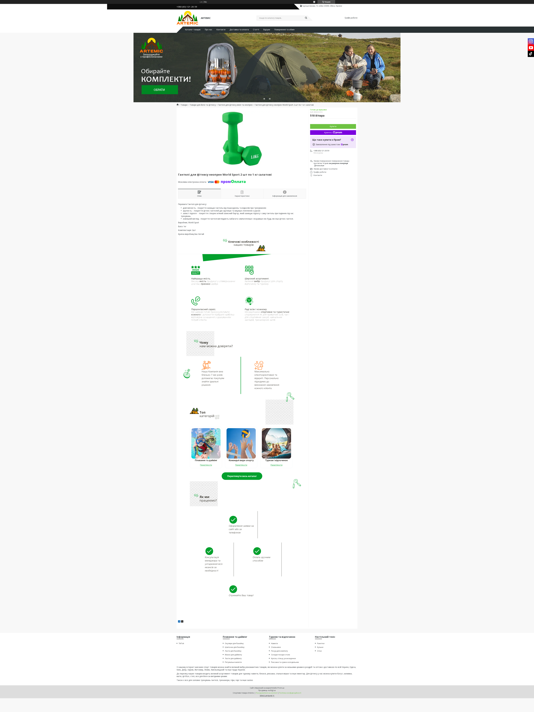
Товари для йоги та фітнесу (203, 105)
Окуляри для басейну (234, 643)
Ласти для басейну (233, 651)
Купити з (328, 132)
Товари (184, 105)
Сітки (319, 651)
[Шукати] (306, 18)
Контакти (220, 30)
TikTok (181, 643)
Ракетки (320, 643)
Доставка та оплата (239, 30)
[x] (182, 621)
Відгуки (266, 30)
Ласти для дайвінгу (233, 658)
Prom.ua (281, 688)
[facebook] (179, 621)
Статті (256, 30)
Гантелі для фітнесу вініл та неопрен (235, 105)
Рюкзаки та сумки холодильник (285, 662)
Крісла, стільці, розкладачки (283, 658)
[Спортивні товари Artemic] (187, 18)
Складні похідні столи (280, 654)
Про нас (208, 30)
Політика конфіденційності (290, 693)
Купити (333, 126)
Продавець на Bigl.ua (267, 690)
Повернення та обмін (284, 30)
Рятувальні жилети (233, 662)
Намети (274, 643)
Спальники (276, 647)
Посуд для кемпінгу (279, 651)
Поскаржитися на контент (266, 693)
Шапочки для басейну (234, 647)
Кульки (320, 647)
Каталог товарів (193, 30)
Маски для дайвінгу (233, 654)
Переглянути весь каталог (242, 476)
